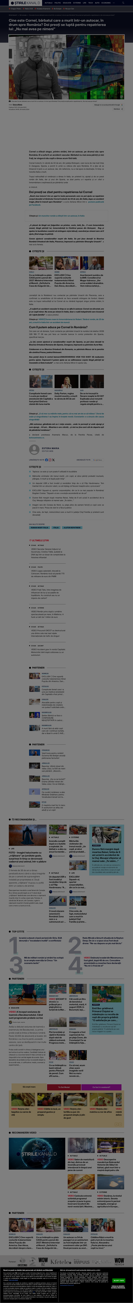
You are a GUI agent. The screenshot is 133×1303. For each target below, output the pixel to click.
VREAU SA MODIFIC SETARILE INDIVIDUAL (118, 1287)
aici (34, 1291)
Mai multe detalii (13, 1280)
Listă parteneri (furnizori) (67, 1285)
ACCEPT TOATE (119, 1280)
